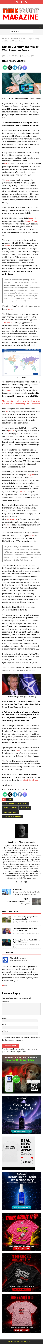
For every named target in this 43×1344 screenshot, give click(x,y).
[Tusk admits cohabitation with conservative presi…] (6, 931)
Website (5, 1031)
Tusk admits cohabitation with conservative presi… (25, 930)
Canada (7, 163)
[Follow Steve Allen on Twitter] (20, 882)
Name (4, 1018)
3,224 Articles (31, 842)
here (10, 309)
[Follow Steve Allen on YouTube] (25, 882)
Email (4, 1025)
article (7, 246)
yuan (31, 218)
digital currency (10, 808)
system (31, 535)
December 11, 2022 (11, 56)
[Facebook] (21, 2)
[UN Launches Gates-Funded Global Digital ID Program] (6, 942)
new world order (10, 812)
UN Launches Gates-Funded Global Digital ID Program (26, 941)
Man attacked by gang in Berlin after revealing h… (25, 918)
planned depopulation (13, 816)
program (30, 474)
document (8, 322)
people (11, 430)
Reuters (23, 491)
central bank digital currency (15, 804)
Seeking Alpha (31, 221)
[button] (39, 26)
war (7, 180)
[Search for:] (21, 32)
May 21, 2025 (19, 922)
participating (11, 519)
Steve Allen (26, 56)
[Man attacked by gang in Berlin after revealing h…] (6, 919)
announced (10, 390)
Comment (5, 1002)
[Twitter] (17, 2)
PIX (7, 411)
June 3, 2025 (19, 933)
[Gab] (26, 2)
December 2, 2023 (21, 945)
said (19, 750)
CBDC (10, 799)
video (9, 525)
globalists (25, 808)
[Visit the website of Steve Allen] (17, 882)
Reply (6, 985)
